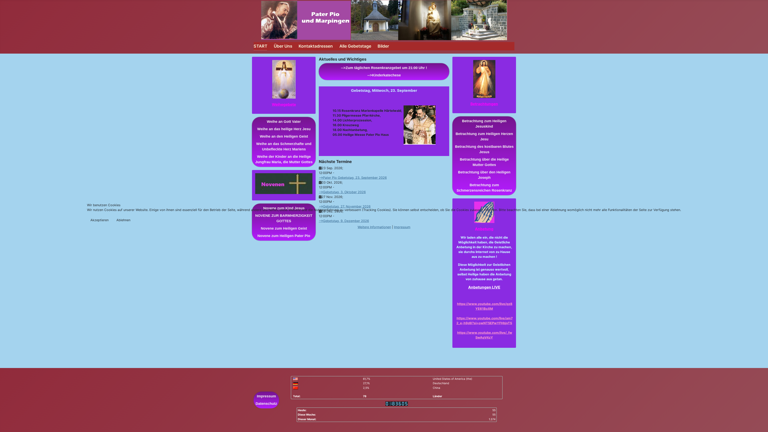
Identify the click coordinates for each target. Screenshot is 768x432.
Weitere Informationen (374, 227)
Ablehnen (123, 220)
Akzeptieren (99, 220)
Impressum (402, 227)
